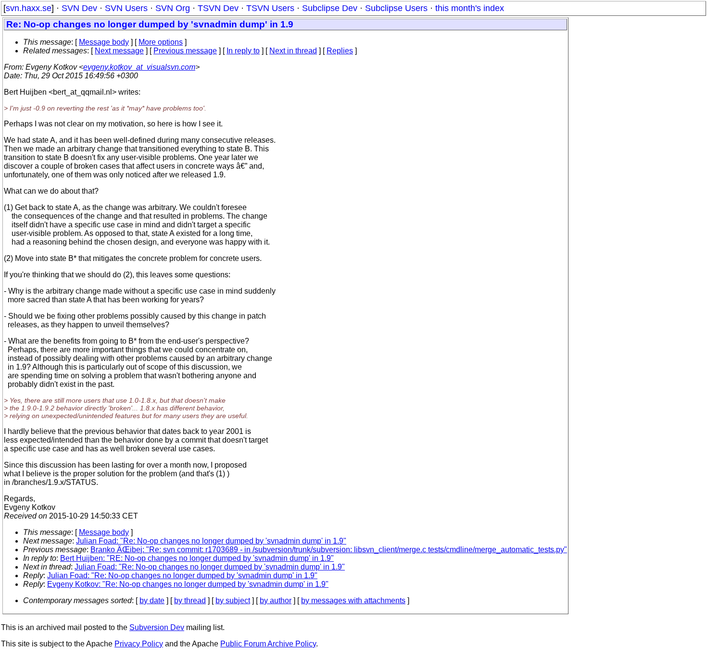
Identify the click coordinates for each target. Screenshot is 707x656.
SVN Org (172, 8)
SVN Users (126, 8)
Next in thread (293, 51)
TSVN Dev (218, 8)
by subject (232, 600)
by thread (190, 600)
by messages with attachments (353, 600)
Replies (340, 51)
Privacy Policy (138, 644)
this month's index (469, 8)
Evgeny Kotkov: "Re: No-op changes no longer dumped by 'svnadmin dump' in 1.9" (187, 584)
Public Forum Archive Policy (268, 644)
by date (151, 600)
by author (275, 600)
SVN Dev (79, 8)
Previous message (185, 51)
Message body (104, 42)
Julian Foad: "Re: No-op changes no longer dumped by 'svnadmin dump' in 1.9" (211, 541)
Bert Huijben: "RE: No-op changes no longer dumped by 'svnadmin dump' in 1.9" (197, 558)
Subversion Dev (156, 627)
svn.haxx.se (28, 8)
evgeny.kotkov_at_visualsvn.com (139, 67)
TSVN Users (270, 8)
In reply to (243, 51)
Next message (119, 51)
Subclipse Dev (329, 8)
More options (161, 42)
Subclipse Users (396, 8)
